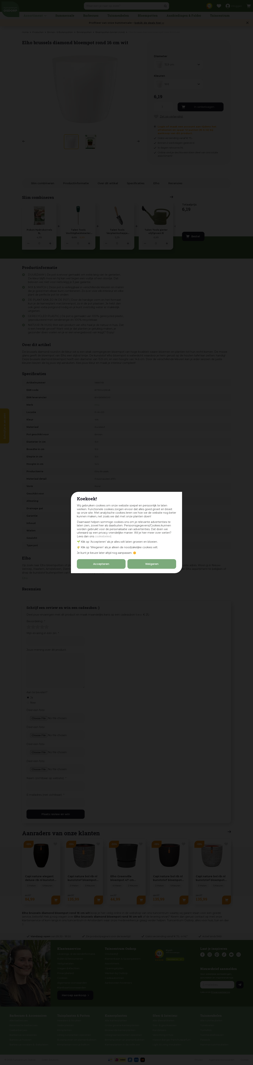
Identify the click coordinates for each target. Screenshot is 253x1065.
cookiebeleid (103, 536)
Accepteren (101, 564)
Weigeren (152, 564)
